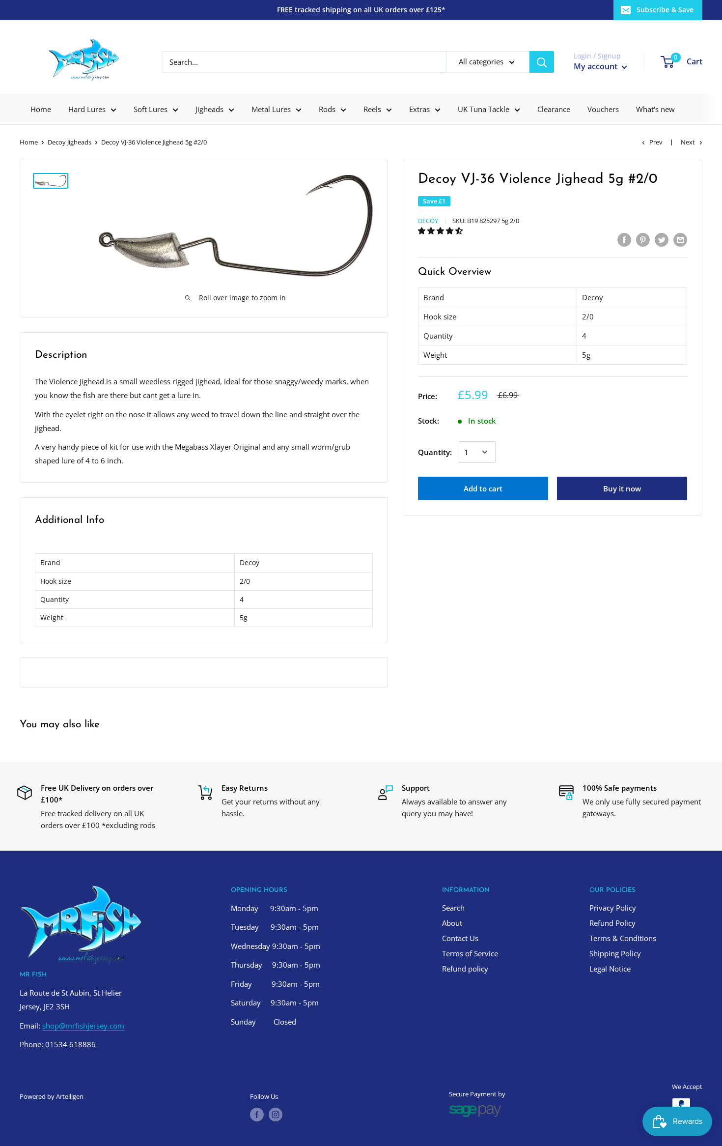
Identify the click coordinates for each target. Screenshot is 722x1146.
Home (40, 109)
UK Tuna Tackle (483, 109)
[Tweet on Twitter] (661, 239)
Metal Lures (271, 109)
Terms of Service (470, 953)
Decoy (428, 220)
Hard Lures (87, 109)
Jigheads (209, 109)
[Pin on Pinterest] (643, 239)
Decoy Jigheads (69, 142)
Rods (327, 109)
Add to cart (483, 488)
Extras (419, 109)
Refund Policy (612, 923)
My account (596, 66)
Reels (372, 109)
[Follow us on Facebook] (257, 1114)
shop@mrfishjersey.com (83, 1026)
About (452, 923)
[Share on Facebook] (624, 239)
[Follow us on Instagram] (275, 1114)
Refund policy (465, 969)
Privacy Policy (612, 908)
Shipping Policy (615, 953)
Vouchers (603, 109)
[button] (441, 230)
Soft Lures (150, 109)
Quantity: (435, 452)
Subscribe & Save (665, 9)
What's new (655, 109)
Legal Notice (610, 969)
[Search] (541, 62)
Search (453, 908)
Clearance (553, 109)
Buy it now (622, 488)
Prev (656, 142)
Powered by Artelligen (51, 1096)
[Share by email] (680, 239)
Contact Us (460, 938)
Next (688, 142)
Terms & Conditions (622, 938)
